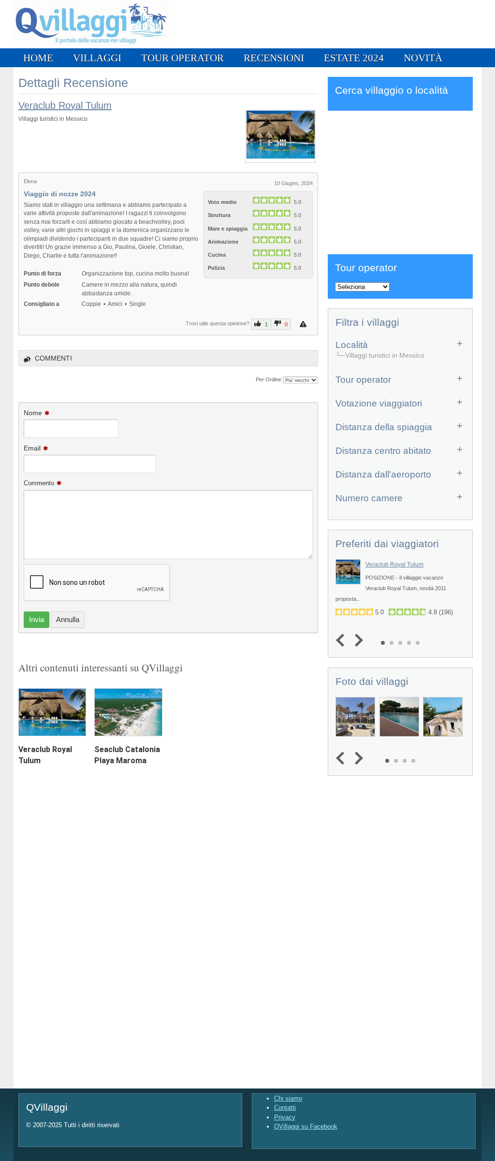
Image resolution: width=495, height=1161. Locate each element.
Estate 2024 (354, 57)
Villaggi (97, 57)
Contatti (285, 1107)
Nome (33, 413)
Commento (39, 483)
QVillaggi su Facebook (305, 1126)
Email (32, 448)
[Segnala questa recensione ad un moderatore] (304, 324)
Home (38, 57)
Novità (423, 57)
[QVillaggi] (91, 46)
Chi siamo (288, 1098)
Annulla (67, 619)
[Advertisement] (400, 180)
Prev (342, 640)
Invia (36, 619)
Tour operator (182, 57)
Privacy (284, 1117)
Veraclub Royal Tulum (65, 105)
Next (356, 640)
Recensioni (274, 57)
